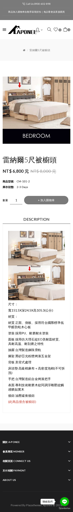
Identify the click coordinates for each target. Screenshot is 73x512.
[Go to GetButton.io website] (64, 508)
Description (36, 219)
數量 (5, 200)
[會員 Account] (39, 29)
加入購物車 (47, 200)
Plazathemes (34, 505)
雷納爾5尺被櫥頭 (39, 50)
